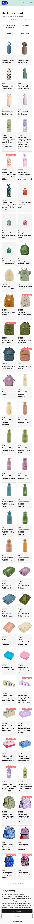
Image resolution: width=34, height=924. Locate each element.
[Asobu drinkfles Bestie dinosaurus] (25, 74)
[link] (17, 920)
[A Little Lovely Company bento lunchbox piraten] (25, 744)
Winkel (10, 17)
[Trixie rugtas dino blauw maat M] (9, 354)
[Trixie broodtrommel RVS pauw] (25, 571)
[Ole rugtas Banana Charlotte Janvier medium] (25, 190)
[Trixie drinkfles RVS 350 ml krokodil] (25, 518)
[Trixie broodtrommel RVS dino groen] (25, 599)
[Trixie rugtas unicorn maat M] (9, 274)
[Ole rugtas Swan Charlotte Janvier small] (9, 221)
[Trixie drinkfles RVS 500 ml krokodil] (25, 490)
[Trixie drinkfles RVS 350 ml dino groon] (25, 436)
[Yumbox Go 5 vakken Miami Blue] (9, 655)
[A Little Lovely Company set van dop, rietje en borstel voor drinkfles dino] (9, 125)
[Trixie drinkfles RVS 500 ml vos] (25, 546)
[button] (5, 3)
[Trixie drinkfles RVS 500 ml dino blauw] (9, 490)
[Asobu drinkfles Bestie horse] (25, 48)
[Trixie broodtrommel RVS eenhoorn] (25, 627)
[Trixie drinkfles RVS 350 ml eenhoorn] (9, 408)
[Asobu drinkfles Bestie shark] (9, 48)
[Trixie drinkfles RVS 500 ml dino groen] (9, 436)
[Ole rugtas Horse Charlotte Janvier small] (25, 221)
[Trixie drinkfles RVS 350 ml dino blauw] (9, 518)
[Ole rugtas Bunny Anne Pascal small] (9, 249)
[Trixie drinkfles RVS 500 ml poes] (25, 408)
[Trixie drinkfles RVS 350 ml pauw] (25, 464)
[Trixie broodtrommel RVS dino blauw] (9, 599)
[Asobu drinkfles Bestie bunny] (25, 100)
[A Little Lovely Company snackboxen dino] (9, 683)
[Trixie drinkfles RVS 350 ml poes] (9, 546)
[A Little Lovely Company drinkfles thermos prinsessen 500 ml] (25, 160)
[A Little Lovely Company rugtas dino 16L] (9, 802)
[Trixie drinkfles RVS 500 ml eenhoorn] (25, 380)
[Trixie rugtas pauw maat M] (9, 380)
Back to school (20, 17)
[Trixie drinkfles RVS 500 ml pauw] (9, 464)
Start (3, 17)
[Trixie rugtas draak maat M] (25, 274)
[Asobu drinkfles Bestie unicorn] (9, 100)
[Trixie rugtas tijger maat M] (9, 300)
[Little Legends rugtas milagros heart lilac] (25, 833)
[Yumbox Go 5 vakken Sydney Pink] (25, 655)
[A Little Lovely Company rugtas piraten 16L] (9, 833)
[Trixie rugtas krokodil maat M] (25, 249)
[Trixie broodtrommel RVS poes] (9, 627)
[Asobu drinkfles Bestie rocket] (9, 74)
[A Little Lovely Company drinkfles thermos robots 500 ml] (9, 190)
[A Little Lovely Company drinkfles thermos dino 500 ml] (25, 772)
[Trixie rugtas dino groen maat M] (25, 328)
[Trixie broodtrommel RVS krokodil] (9, 571)
